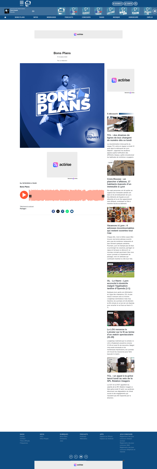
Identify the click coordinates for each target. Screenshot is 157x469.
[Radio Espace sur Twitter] (76, 457)
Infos (36, 17)
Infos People (44, 439)
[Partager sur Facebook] (53, 212)
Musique (116, 17)
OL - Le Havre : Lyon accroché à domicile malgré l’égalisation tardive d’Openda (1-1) (118, 285)
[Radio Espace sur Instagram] (86, 457)
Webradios (51, 17)
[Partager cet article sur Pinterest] (62, 212)
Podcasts (69, 17)
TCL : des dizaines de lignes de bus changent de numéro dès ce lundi (119, 137)
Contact (22, 439)
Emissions (63, 439)
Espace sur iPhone (106, 436)
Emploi (150, 17)
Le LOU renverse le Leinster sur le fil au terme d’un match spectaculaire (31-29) (120, 333)
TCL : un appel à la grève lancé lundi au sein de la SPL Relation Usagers (120, 378)
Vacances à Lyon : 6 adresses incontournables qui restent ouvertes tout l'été (120, 229)
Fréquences (24, 443)
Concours (86, 17)
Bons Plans (20, 17)
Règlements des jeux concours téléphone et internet (127, 449)
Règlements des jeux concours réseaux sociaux (127, 439)
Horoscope (133, 17)
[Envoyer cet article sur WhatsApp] (67, 212)
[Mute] (33, 11)
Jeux (61, 441)
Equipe (22, 436)
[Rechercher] (136, 3)
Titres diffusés (25, 441)
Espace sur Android (106, 439)
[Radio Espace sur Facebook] (71, 457)
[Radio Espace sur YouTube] (81, 457)
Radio (101, 17)
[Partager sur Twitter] (57, 212)
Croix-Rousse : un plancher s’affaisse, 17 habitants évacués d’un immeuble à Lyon (119, 183)
